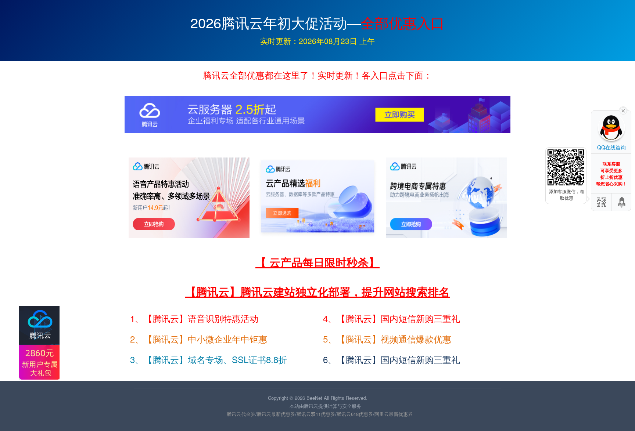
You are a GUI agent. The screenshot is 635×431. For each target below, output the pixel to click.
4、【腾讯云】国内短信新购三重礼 (391, 318)
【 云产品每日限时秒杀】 (317, 262)
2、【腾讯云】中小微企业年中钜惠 (198, 338)
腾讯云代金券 (241, 413)
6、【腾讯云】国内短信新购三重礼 (391, 359)
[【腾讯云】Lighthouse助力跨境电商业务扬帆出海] (446, 242)
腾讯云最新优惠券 (276, 413)
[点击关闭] (623, 110)
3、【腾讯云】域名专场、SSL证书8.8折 (208, 359)
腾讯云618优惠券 (355, 413)
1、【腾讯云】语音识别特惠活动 (194, 318)
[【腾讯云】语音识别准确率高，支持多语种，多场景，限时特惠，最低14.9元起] (189, 242)
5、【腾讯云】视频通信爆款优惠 (387, 338)
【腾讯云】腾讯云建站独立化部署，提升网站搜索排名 (317, 291)
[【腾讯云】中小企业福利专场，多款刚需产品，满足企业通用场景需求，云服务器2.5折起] (317, 129)
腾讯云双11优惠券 (316, 413)
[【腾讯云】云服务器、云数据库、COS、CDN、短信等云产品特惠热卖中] (317, 242)
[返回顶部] (622, 202)
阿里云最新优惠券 (393, 413)
